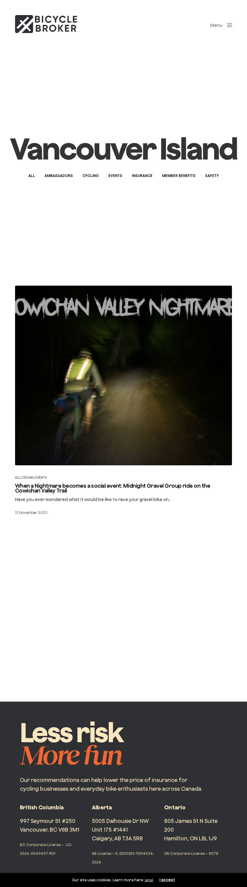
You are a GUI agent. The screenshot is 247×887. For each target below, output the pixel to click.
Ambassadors (59, 175)
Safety (212, 175)
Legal (149, 880)
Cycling (91, 175)
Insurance (142, 175)
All (31, 175)
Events (115, 175)
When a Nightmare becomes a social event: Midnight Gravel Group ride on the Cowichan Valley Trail (112, 488)
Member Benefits (178, 175)
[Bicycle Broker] (46, 24)
